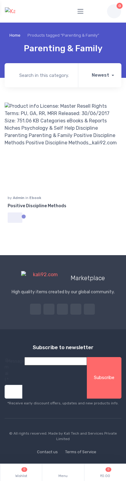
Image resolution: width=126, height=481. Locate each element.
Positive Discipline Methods (37, 205)
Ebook (35, 198)
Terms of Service (80, 452)
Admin (19, 198)
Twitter (35, 309)
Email (7, 370)
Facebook (48, 309)
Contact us (47, 452)
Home (14, 35)
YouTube (89, 309)
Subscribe (104, 377)
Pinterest (75, 309)
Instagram (62, 309)
